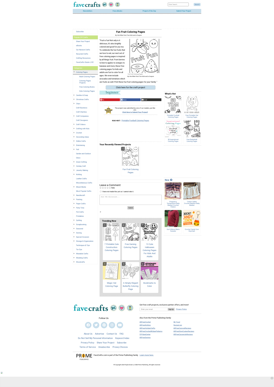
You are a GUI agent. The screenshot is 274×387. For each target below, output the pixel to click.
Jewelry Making (82, 170)
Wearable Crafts (82, 254)
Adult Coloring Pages (87, 77)
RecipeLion (177, 325)
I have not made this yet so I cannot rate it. (118, 192)
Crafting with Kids (82, 129)
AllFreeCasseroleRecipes (183, 334)
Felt (77, 149)
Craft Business (81, 108)
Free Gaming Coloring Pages (130, 245)
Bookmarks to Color (149, 284)
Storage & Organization (84, 241)
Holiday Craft (81, 166)
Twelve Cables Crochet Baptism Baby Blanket (192, 203)
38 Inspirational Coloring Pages (173, 140)
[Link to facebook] (88, 325)
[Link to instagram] (112, 325)
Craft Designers (82, 120)
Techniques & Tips (83, 245)
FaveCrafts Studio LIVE (85, 62)
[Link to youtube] (120, 325)
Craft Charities (81, 112)
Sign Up (171, 309)
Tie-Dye (79, 249)
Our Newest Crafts (83, 50)
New (167, 180)
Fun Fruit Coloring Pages (130, 171)
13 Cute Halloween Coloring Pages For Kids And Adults (149, 250)
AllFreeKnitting (145, 325)
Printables (80, 216)
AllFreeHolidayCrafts (147, 328)
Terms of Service (88, 347)
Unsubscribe (104, 347)
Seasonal (79, 229)
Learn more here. (147, 355)
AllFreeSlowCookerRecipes (183, 331)
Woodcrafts (80, 262)
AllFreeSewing (145, 338)
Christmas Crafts (82, 99)
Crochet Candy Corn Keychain (192, 230)
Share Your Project (83, 41)
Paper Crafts (81, 204)
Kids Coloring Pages (87, 91)
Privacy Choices (120, 347)
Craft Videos (81, 124)
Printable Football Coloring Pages (135, 120)
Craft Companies (82, 116)
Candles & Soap (82, 95)
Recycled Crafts (82, 54)
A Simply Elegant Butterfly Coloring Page (130, 286)
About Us (88, 333)
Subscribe (80, 32)
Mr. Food (176, 322)
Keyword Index (122, 338)
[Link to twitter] (96, 325)
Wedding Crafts (82, 258)
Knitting (79, 174)
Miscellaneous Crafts (84, 183)
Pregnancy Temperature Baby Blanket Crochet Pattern (173, 204)
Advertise (99, 333)
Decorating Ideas (82, 137)
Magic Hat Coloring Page (111, 284)
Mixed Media (81, 187)
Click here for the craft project (130, 87)
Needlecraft (80, 195)
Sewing (79, 233)
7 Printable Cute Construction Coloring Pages (111, 247)
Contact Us (112, 333)
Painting (79, 199)
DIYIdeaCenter (145, 334)
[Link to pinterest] (104, 325)
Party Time (80, 208)
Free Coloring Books (87, 87)
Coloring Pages (82, 72)
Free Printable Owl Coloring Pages (192, 116)
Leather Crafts (81, 179)
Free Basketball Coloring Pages (192, 140)
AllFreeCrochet (145, 322)
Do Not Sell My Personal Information (95, 338)
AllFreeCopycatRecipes (182, 328)
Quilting (79, 220)
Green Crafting (81, 162)
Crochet (79, 133)
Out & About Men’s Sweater (173, 230)
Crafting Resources (83, 58)
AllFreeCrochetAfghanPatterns (151, 331)
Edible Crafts (81, 141)
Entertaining (80, 145)
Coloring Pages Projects (85, 82)
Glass (78, 158)
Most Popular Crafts (83, 191)
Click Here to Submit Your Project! (135, 112)
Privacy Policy (87, 342)
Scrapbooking (81, 224)
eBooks (79, 46)
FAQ (121, 333)
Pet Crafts (80, 212)
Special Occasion (82, 237)
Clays (78, 104)
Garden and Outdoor (83, 154)
